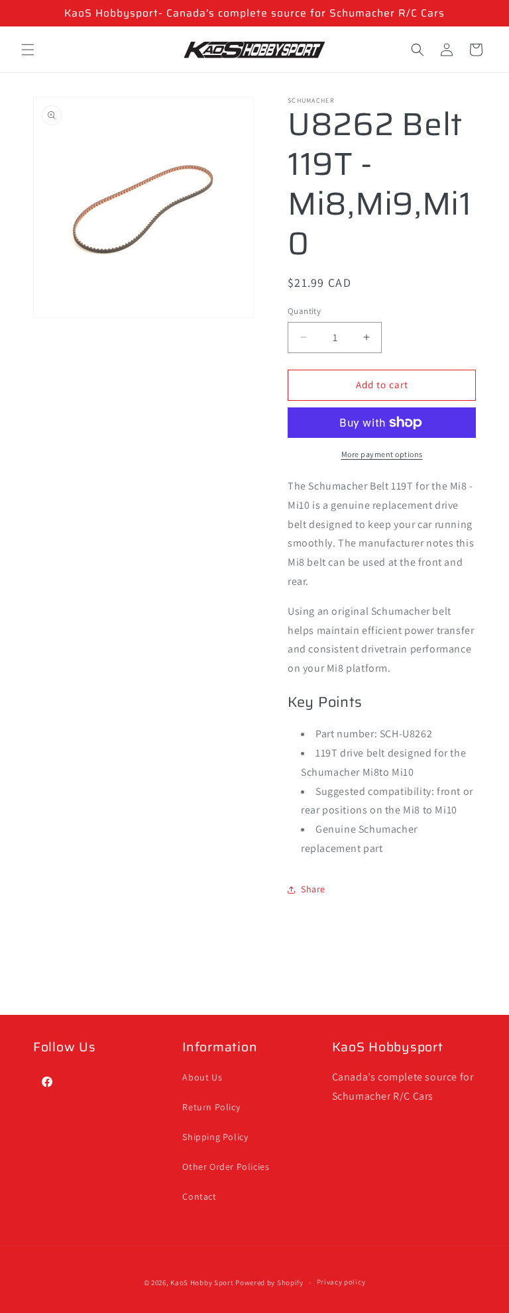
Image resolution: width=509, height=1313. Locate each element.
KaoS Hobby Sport (202, 1282)
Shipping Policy (215, 1137)
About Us (202, 1077)
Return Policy (211, 1107)
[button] (27, 49)
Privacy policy (341, 1282)
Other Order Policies (225, 1167)
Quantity (304, 311)
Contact (199, 1196)
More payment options (382, 454)
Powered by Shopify (269, 1282)
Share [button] (313, 889)
